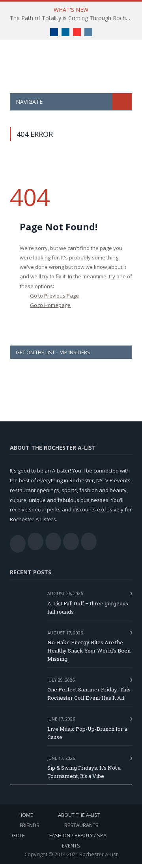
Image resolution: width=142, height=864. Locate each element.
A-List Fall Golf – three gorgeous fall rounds (87, 607)
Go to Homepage (50, 305)
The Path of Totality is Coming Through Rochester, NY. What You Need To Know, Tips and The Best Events (73, 18)
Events (71, 845)
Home (26, 814)
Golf (18, 835)
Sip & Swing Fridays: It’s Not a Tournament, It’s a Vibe (84, 771)
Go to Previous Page (54, 295)
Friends (29, 825)
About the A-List (79, 814)
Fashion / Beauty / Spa (77, 835)
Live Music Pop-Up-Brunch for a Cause (87, 733)
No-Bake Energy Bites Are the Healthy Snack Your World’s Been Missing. (89, 650)
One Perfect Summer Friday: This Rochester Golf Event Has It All (89, 693)
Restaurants (81, 825)
